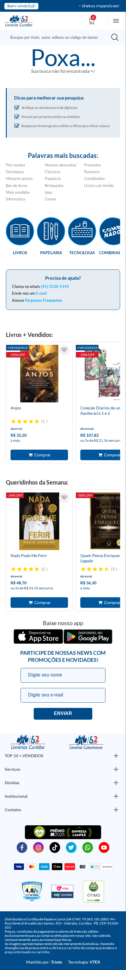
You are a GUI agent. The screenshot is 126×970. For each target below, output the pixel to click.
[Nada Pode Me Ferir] (39, 522)
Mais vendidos (18, 192)
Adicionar (39, 455)
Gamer (51, 199)
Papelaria (53, 178)
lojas (48, 192)
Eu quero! (63, 714)
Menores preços (19, 178)
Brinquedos (54, 185)
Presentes (92, 165)
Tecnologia (82, 252)
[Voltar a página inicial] (19, 20)
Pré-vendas (15, 165)
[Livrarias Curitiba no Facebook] (22, 847)
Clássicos (52, 171)
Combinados (94, 178)
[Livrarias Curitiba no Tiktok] (55, 847)
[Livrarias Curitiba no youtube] (104, 847)
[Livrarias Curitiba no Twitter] (71, 847)
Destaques (15, 171)
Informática (15, 199)
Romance (92, 171)
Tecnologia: (84, 961)
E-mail (41, 293)
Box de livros (16, 185)
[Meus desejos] (64, 350)
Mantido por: (44, 961)
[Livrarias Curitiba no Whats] (87, 847)
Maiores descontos (60, 165)
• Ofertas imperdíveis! (99, 6)
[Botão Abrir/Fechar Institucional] (116, 755)
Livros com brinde (99, 185)
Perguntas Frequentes (43, 300)
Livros (20, 252)
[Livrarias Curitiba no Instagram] (38, 847)
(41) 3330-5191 (55, 286)
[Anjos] (39, 374)
